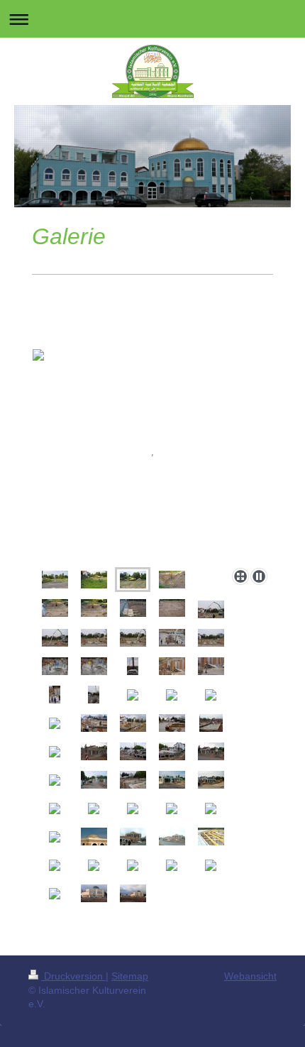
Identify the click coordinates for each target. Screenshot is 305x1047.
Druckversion (73, 976)
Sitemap (129, 976)
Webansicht (250, 976)
